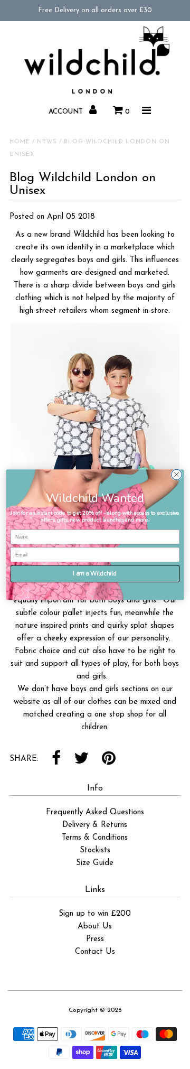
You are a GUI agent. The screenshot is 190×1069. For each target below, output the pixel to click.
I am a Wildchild (95, 573)
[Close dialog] (177, 474)
